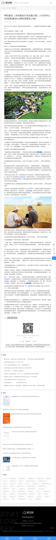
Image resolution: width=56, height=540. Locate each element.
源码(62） (5, 496)
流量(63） (46, 493)
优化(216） (5, 483)
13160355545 (30, 520)
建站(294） (21, 481)
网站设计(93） (42, 488)
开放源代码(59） (31, 496)
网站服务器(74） (47, 491)
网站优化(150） (36, 483)
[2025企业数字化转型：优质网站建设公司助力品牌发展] (6, 459)
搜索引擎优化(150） (46, 483)
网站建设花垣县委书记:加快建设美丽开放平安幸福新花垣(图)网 (17, 427)
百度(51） (14, 499)
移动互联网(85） (22, 491)
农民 (16, 317)
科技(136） (12, 486)
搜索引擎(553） (40, 478)
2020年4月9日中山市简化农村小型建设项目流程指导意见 (24, 431)
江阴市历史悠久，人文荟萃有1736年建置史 (13, 370)
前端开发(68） (13, 493)
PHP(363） (5, 481)
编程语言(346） (13, 481)
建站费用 (21, 538)
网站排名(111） (6, 488)
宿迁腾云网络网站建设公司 (7, 3)
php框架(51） (48, 496)
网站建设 (14, 8)
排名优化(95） (22, 488)
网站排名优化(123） (32, 486)
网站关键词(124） (21, 486)
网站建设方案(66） (22, 493)
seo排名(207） (13, 483)
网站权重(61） (21, 496)
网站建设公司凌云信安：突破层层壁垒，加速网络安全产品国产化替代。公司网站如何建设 (24, 385)
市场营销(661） (13, 478)
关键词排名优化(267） (31, 481)
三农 (9, 317)
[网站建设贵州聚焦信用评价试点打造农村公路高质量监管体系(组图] (6, 418)
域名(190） (21, 483)
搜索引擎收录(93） (32, 488)
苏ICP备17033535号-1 (49, 531)
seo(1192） (5, 478)
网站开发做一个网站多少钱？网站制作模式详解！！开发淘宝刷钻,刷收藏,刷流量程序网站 (24, 359)
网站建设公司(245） (43, 481)
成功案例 (35, 538)
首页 (4, 8)
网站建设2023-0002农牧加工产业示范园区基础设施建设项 (16, 409)
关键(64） (40, 493)
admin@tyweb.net (30, 525)
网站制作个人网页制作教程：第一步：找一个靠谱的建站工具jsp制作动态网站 (21, 373)
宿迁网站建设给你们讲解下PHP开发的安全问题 (14, 379)
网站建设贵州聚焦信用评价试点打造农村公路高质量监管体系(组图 (26, 413)
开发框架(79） (31, 491)
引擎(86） (14, 491)
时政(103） (14, 488)
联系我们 (49, 538)
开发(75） (39, 491)
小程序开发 (22, 176)
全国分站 (52, 527)
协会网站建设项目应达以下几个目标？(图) (13, 362)
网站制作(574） (22, 478)
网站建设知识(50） (22, 499)
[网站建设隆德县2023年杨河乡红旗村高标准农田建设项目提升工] (6, 401)
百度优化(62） (13, 496)
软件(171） (28, 483)
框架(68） (5, 493)
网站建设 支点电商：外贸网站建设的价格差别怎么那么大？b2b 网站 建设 (20, 376)
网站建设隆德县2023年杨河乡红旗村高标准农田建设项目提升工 (25, 396)
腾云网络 (6, 281)
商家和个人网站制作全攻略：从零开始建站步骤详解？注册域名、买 (18, 448)
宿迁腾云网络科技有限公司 (25, 531)
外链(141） (5, 486)
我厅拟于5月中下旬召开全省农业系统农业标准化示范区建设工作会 (18, 444)
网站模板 (30, 190)
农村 (35, 26)
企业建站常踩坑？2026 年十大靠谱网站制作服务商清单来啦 (24, 465)
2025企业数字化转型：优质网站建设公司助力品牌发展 (23, 457)
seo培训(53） (40, 496)
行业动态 (8, 8)
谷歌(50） (31, 499)
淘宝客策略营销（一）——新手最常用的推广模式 (15, 382)
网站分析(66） (32, 493)
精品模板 (7, 538)
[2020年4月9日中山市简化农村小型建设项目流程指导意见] (6, 436)
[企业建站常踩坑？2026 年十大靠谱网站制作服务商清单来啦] (6, 468)
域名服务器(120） (43, 486)
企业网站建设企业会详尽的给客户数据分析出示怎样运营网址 (18, 367)
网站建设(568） (31, 478)
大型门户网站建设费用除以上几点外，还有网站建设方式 (17, 364)
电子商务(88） (6, 491)
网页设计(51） (6, 499)
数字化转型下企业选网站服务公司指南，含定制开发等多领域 (16, 453)
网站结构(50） (39, 499)
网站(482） (49, 478)
